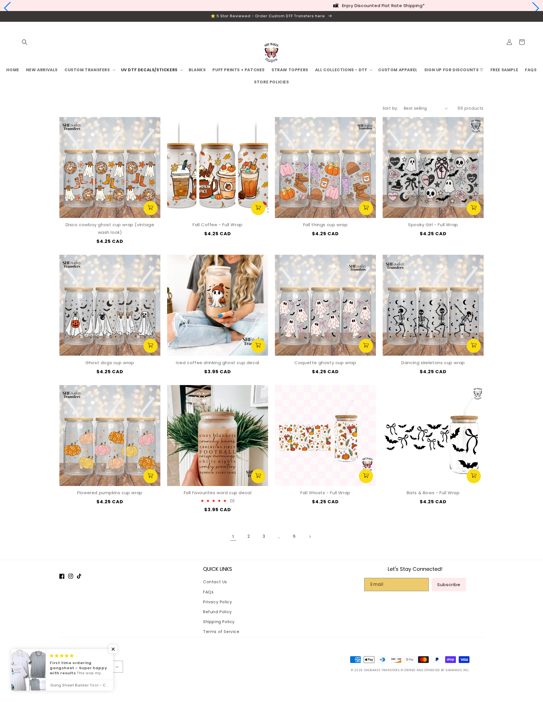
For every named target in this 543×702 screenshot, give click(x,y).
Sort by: (390, 108)
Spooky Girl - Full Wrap (433, 225)
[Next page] (309, 536)
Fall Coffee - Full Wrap (218, 225)
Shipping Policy (219, 622)
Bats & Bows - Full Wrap (433, 493)
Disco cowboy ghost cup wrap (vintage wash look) (110, 228)
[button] (7, 8)
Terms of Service (221, 631)
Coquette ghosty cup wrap (325, 363)
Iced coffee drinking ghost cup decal (217, 363)
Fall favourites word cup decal (218, 493)
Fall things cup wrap (325, 225)
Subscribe (448, 584)
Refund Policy (217, 612)
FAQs (208, 592)
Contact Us (215, 582)
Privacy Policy (217, 602)
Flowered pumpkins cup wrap (110, 493)
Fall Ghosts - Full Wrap (325, 493)
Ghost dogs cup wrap (109, 363)
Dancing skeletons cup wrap (433, 363)
